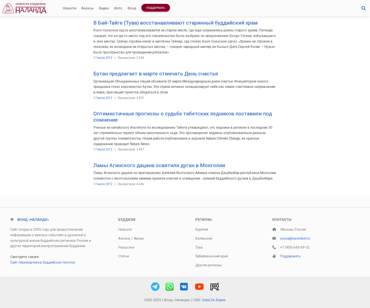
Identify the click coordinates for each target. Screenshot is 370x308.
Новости (69, 8)
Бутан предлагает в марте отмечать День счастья (155, 74)
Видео (104, 8)
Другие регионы (208, 265)
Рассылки (126, 247)
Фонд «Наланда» (33, 220)
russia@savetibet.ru (295, 238)
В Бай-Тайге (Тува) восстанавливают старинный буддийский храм (175, 23)
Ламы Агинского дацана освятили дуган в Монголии (159, 165)
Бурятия (201, 229)
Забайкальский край (211, 256)
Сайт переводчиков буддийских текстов (42, 262)
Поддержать (155, 7)
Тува (199, 247)
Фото (118, 8)
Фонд (131, 8)
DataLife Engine (214, 300)
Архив (139, 238)
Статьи (123, 256)
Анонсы (87, 8)
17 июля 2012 (102, 57)
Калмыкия (203, 238)
